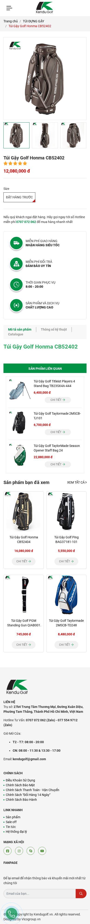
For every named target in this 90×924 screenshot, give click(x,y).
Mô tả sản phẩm (19, 329)
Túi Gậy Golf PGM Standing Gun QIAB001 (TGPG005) (23, 625)
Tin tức (11, 827)
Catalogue (15, 334)
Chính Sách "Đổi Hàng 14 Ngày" (28, 795)
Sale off (11, 822)
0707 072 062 (26, 222)
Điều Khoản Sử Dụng (20, 780)
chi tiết (56, 400)
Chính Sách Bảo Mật (20, 785)
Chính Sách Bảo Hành (21, 799)
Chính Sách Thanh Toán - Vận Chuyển (32, 790)
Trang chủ (10, 21)
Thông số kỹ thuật (54, 329)
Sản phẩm (13, 817)
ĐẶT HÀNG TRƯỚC (19, 197)
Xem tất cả (76, 482)
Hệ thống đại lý (16, 831)
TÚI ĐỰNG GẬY (33, 21)
